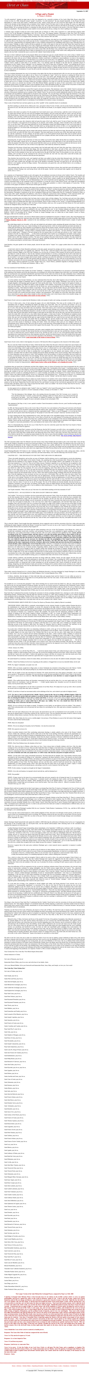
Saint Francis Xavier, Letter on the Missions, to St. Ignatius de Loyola (51, 362)
